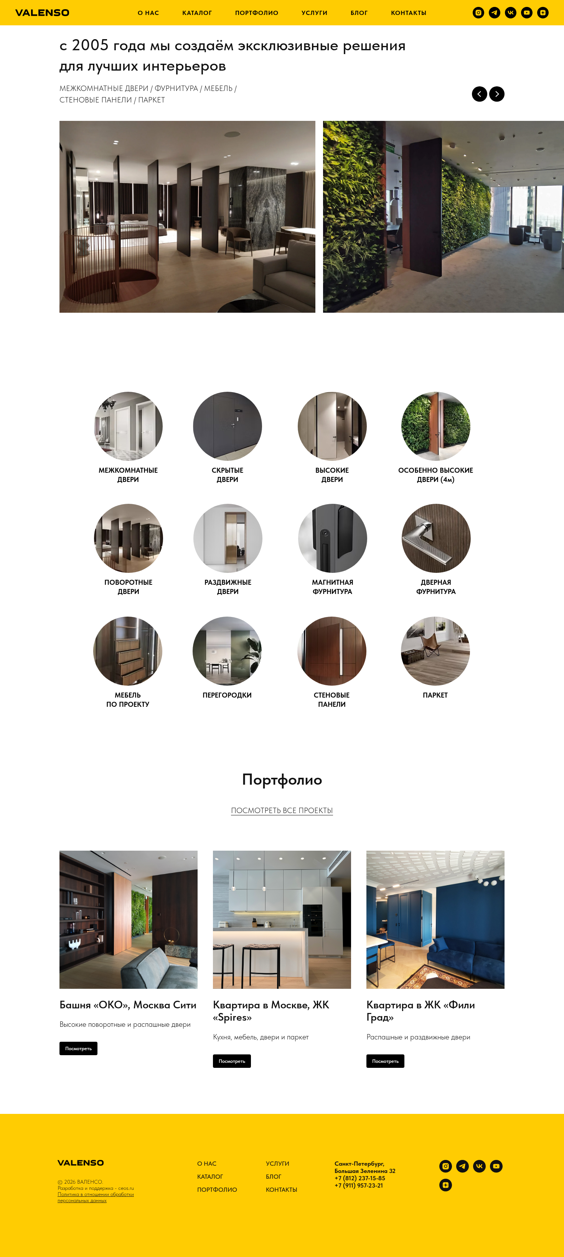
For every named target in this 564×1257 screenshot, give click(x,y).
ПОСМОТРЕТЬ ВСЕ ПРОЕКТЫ (282, 810)
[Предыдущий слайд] (479, 94)
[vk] (510, 12)
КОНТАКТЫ (409, 12)
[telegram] (494, 12)
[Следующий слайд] (497, 94)
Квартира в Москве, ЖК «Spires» (271, 1011)
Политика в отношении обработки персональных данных (96, 1197)
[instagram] (478, 12)
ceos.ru (126, 1188)
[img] (128, 426)
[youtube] (527, 12)
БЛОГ (359, 12)
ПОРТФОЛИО (257, 12)
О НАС (148, 12)
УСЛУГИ (315, 12)
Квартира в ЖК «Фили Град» (420, 1011)
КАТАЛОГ (197, 12)
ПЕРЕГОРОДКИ (227, 695)
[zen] (543, 12)
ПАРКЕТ (435, 695)
